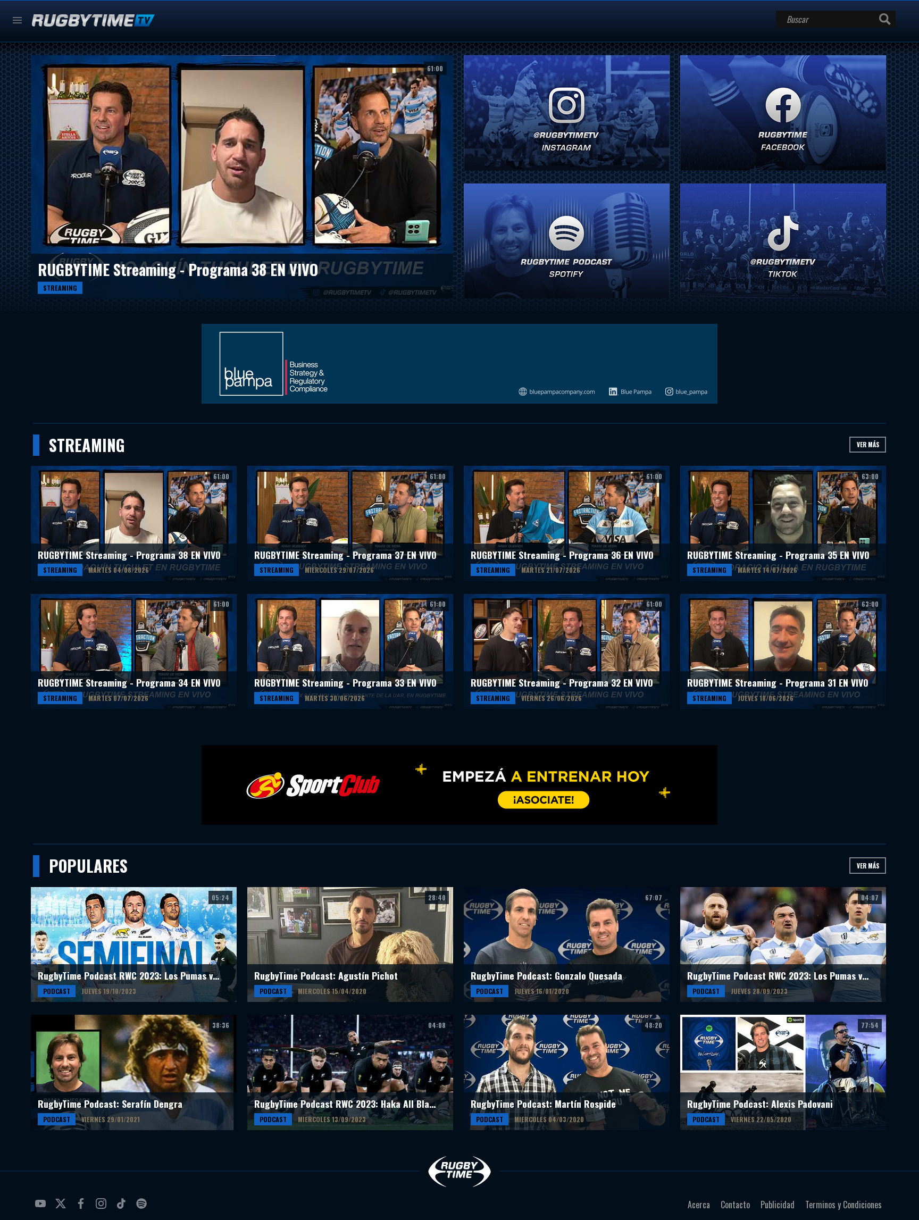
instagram (103, 1207)
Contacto (735, 1204)
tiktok (123, 1207)
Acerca (699, 1204)
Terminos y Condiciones (843, 1204)
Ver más (868, 444)
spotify (143, 1207)
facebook (82, 1207)
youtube (42, 1207)
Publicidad (778, 1204)
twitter (62, 1207)
